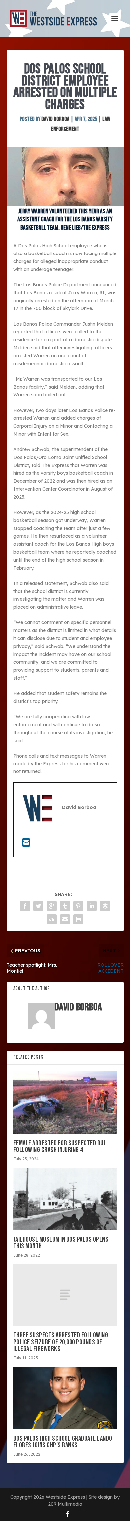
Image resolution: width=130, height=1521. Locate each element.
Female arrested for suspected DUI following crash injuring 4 (59, 1146)
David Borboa (55, 119)
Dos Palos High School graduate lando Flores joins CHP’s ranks (62, 1441)
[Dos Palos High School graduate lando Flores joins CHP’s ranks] (65, 1398)
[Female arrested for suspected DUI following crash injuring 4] (65, 1102)
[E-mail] (26, 844)
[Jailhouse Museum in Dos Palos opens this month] (65, 1199)
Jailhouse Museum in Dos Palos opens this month (61, 1242)
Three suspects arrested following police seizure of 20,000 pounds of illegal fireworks (60, 1342)
